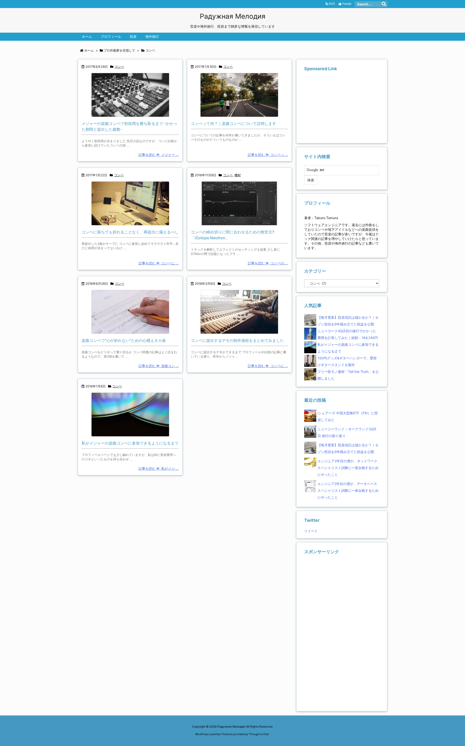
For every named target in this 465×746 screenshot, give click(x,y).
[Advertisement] (340, 107)
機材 (237, 175)
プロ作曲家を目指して (119, 50)
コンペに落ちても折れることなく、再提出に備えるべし (130, 232)
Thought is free (258, 734)
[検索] (384, 4)
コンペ (119, 67)
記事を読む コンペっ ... (268, 155)
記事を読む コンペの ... (268, 263)
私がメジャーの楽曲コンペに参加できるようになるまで (130, 443)
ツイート (311, 531)
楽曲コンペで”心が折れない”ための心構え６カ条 (124, 340)
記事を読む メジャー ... (159, 155)
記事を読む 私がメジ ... (159, 468)
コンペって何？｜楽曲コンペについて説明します (233, 123)
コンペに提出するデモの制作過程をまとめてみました (237, 340)
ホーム (89, 50)
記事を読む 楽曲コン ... (159, 366)
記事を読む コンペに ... (159, 263)
